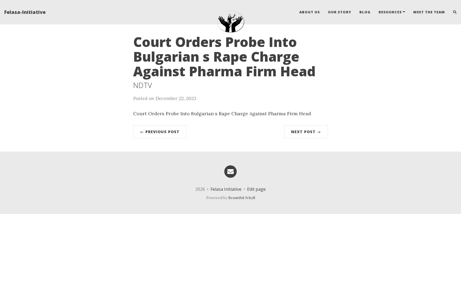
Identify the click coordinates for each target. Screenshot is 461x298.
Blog (365, 12)
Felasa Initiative (225, 189)
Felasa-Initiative (25, 12)
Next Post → (306, 131)
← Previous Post (160, 131)
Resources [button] (390, 12)
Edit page (256, 189)
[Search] (453, 12)
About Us (309, 12)
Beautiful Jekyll (241, 197)
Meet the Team (429, 12)
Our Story (339, 12)
